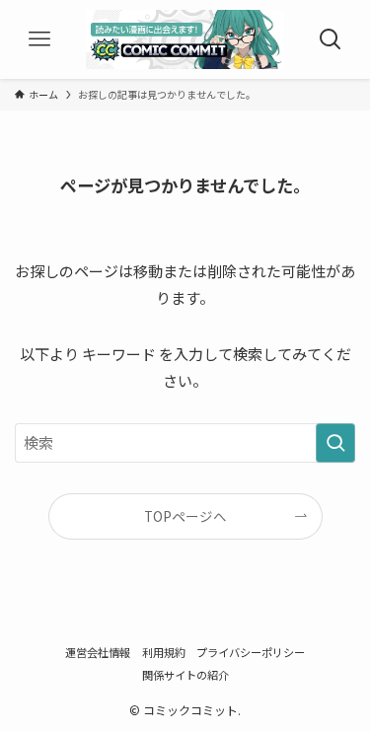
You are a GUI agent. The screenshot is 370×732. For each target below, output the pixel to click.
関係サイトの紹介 (185, 675)
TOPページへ (185, 516)
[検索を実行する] (335, 443)
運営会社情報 (97, 652)
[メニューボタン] (39, 39)
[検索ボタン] (331, 39)
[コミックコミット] (185, 39)
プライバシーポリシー (250, 652)
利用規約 (163, 652)
